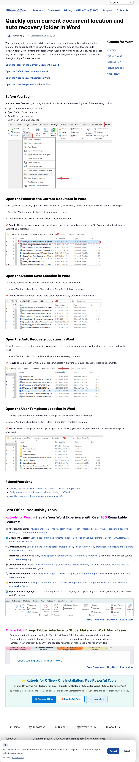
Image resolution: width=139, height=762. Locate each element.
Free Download (114, 56)
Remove (20, 559)
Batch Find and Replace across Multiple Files (50, 546)
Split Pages (36, 537)
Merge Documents (53, 537)
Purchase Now (114, 61)
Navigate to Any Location (44, 582)
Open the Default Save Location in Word (26, 71)
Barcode (105, 564)
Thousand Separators (45, 564)
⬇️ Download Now (44, 699)
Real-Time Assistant (55, 528)
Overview (111, 50)
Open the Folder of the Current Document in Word (32, 64)
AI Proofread (41, 532)
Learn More (127, 619)
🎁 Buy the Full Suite (71, 699)
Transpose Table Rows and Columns (114, 546)
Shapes (71, 573)
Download (54, 10)
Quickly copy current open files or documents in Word (37, 496)
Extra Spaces (47, 555)
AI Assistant (37, 528)
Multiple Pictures (120, 564)
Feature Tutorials (115, 67)
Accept (113, 751)
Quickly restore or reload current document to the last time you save (45, 488)
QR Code (94, 564)
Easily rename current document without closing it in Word (40, 492)
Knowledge (38, 727)
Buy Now (112, 619)
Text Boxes (80, 555)
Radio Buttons (80, 564)
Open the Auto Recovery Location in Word (27, 77)
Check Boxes (64, 564)
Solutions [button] (38, 10)
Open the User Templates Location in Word (28, 84)
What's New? (113, 73)
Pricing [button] (68, 10)
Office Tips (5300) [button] (87, 10)
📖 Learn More (97, 699)
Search (123, 10)
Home (16, 727)
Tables (61, 573)
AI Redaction (25, 532)
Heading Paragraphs (87, 573)
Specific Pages (48, 573)
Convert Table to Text (22, 550)
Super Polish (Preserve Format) (83, 528)
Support (107, 10)
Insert (34, 568)
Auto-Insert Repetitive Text (73, 582)
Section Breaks (64, 555)
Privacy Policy (88, 727)
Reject (127, 751)
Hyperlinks (93, 555)
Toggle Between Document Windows (108, 582)
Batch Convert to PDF (20, 541)
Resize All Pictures (84, 546)
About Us (114, 727)
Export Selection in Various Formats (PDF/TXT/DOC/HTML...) (96, 537)
